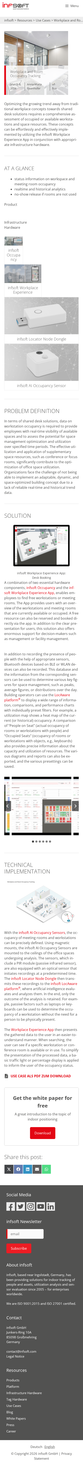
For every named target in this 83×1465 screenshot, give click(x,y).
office (54, 86)
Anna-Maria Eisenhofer (34, 86)
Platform (12, 1386)
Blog (9, 1412)
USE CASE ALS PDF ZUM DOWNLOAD (41, 1076)
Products (12, 1380)
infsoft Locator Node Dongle (41, 339)
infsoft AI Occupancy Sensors (42, 932)
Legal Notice (15, 1356)
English (49, 1447)
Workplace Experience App (32, 1029)
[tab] (33, 841)
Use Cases (43, 20)
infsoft (9, 20)
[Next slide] (75, 806)
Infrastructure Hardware (24, 1393)
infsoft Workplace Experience (23, 290)
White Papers (16, 1418)
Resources (24, 20)
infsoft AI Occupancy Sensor (41, 385)
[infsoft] (15, 6)
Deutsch (36, 1447)
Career (11, 1431)
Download (42, 1133)
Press (10, 1425)
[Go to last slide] (7, 806)
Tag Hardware (16, 1399)
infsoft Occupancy (13, 255)
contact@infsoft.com (21, 1351)
